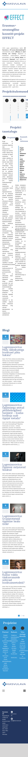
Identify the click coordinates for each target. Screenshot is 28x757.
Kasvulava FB (13, 714)
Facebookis (22, 658)
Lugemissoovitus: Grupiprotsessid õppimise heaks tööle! (12, 520)
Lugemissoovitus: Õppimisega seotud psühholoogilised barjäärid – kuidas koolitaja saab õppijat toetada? (13, 411)
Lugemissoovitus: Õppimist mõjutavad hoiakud (14, 467)
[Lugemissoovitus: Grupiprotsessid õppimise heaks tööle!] (17, 508)
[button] (3, 691)
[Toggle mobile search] (22, 7)
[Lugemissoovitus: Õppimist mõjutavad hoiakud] (17, 457)
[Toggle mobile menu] (25, 7)
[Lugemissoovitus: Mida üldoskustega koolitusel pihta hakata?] (17, 339)
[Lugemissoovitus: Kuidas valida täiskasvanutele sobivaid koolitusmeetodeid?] (17, 564)
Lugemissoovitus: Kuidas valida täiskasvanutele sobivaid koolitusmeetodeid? (13, 577)
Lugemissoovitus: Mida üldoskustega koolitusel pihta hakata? (13, 351)
